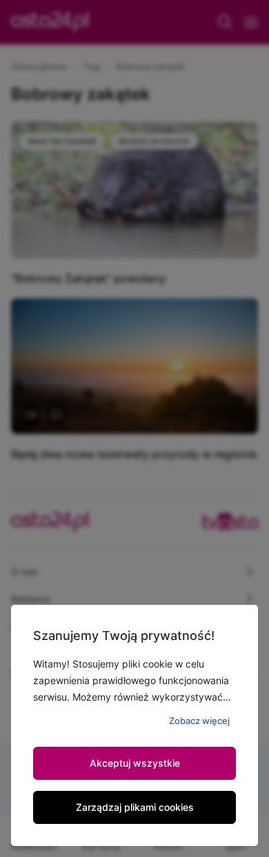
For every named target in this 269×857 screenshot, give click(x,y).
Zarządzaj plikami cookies (135, 807)
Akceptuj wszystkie (135, 763)
